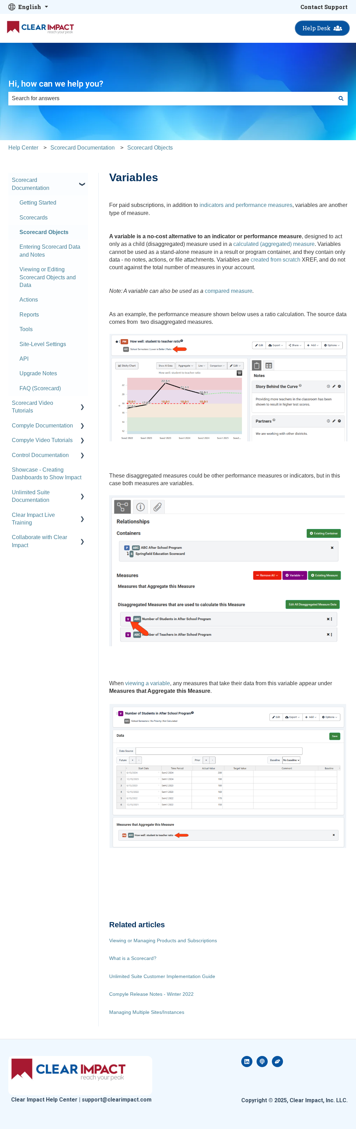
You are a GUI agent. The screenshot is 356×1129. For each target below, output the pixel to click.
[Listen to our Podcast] (262, 1061)
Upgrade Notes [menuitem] (38, 373)
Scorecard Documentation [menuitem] (30, 184)
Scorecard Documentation (82, 148)
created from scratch (275, 260)
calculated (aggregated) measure (274, 244)
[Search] (341, 98)
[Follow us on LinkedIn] (246, 1061)
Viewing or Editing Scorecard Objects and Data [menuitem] (47, 277)
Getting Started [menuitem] (37, 203)
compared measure (228, 291)
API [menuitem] (24, 359)
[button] (82, 181)
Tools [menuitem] (26, 329)
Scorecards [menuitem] (33, 218)
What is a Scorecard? (132, 958)
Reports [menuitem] (29, 315)
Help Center (23, 148)
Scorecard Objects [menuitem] (43, 232)
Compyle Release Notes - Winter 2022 (151, 994)
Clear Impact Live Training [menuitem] (33, 519)
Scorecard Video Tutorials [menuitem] (32, 407)
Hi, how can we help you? (55, 84)
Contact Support (324, 6)
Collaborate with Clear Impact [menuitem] (39, 541)
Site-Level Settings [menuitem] (42, 344)
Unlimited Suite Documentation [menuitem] (31, 496)
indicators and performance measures (246, 205)
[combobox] (171, 98)
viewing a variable (147, 683)
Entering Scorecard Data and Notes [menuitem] (49, 250)
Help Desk (316, 28)
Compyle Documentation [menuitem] (42, 426)
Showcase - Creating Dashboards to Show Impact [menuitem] (46, 473)
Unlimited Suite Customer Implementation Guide (162, 976)
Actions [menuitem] (28, 300)
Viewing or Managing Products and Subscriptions (163, 940)
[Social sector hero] (277, 1061)
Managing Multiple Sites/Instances (146, 1012)
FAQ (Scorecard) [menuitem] (40, 388)
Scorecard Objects (150, 148)
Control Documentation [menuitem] (40, 455)
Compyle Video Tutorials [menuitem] (42, 440)
